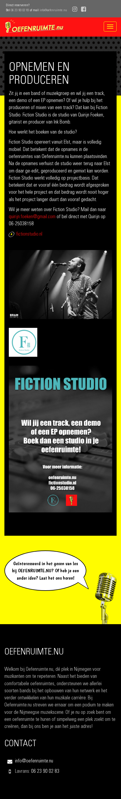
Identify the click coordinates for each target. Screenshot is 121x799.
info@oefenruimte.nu (53, 10)
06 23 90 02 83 (20, 10)
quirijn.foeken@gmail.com (32, 217)
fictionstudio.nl (29, 234)
